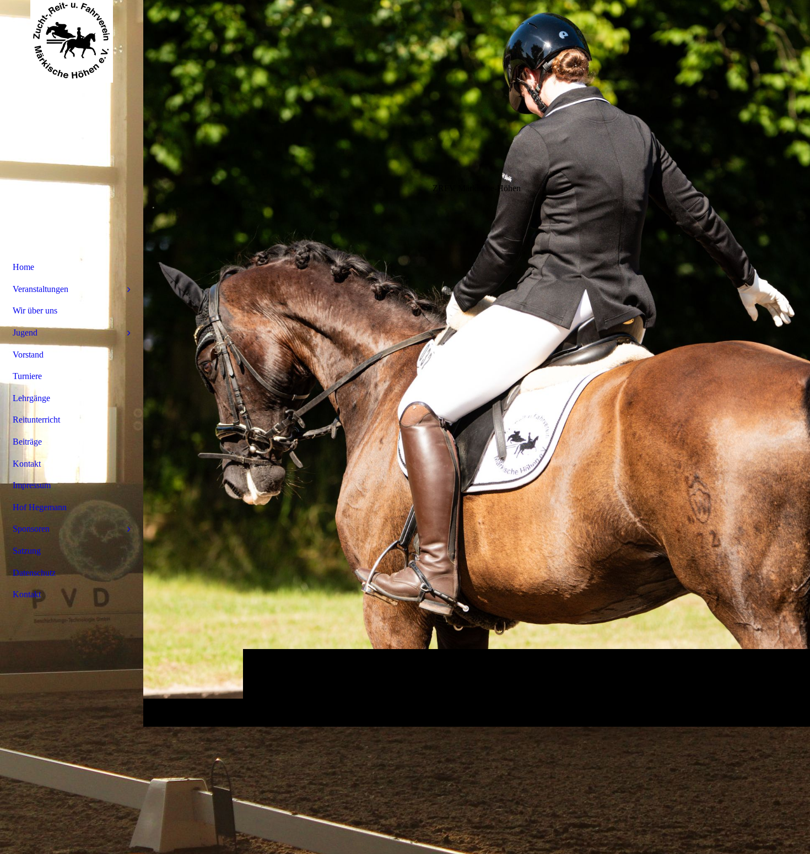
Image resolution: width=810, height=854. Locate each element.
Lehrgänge (31, 398)
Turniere (27, 376)
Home (23, 267)
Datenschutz (34, 572)
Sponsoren (31, 528)
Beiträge (27, 441)
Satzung (27, 550)
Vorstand (28, 354)
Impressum (32, 485)
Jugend (25, 332)
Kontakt (27, 463)
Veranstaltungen (40, 289)
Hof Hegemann (40, 507)
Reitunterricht (36, 419)
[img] (476, 363)
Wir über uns (35, 310)
